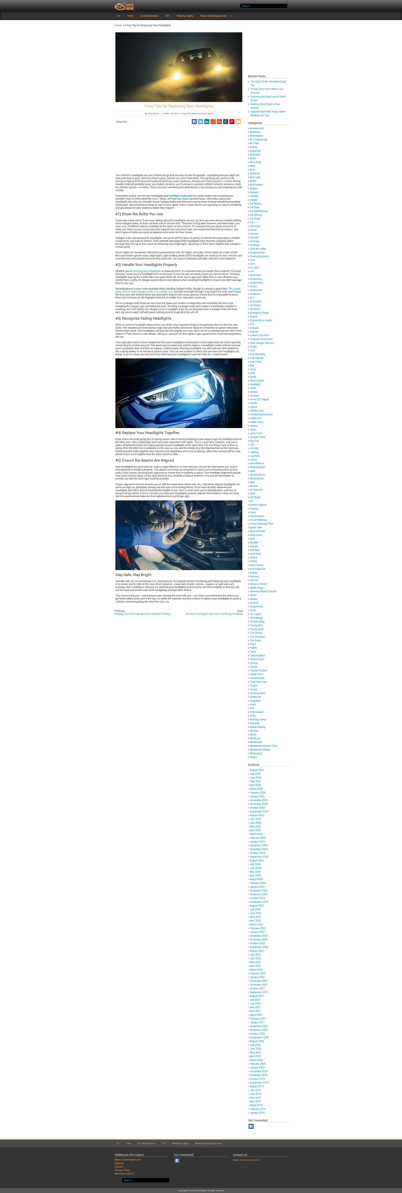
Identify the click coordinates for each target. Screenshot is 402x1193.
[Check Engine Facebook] (251, 1126)
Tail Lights (255, 614)
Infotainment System (261, 414)
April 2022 (255, 965)
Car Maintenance (149, 15)
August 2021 (257, 996)
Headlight (255, 384)
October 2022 (257, 943)
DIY (167, 15)
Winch (253, 734)
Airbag (253, 147)
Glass (253, 369)
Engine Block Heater (261, 320)
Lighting (254, 452)
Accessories (257, 128)
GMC (252, 373)
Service (254, 580)
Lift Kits (254, 448)
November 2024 (259, 849)
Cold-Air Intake (258, 248)
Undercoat (255, 696)
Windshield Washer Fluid (263, 745)
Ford (252, 350)
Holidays (255, 395)
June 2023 (255, 913)
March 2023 (256, 924)
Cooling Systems (259, 256)
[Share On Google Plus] (219, 121)
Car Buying (255, 203)
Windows (255, 738)
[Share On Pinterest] (231, 121)
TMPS (253, 647)
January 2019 (257, 1112)
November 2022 (259, 939)
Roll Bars (255, 550)
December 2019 (259, 1071)
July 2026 (255, 773)
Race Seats (256, 534)
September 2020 (259, 1037)
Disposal (255, 293)
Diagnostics (256, 282)
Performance (257, 516)
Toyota (253, 666)
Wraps (253, 757)
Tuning (253, 689)
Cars (252, 222)
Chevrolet (255, 226)
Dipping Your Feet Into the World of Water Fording (142, 612)
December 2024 (259, 845)
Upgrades (255, 700)
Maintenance (257, 463)
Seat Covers (256, 565)
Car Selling (256, 214)
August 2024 (257, 860)
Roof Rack (255, 553)
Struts (253, 595)
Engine (253, 316)
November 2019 (259, 1075)
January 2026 (257, 796)
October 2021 (257, 988)
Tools (253, 651)
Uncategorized (258, 693)
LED (252, 444)
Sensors (254, 576)
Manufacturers (198, 113)
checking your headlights (147, 271)
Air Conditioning (258, 139)
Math (252, 470)
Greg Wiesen (153, 113)
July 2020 (255, 1044)
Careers (119, 1166)
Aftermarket (256, 135)
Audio (253, 158)
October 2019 (257, 1078)
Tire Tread (255, 640)
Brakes (254, 188)
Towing (254, 663)
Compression (257, 252)
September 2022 (259, 947)
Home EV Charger (259, 399)
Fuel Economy (257, 354)
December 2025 (259, 800)
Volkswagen (256, 711)
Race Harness (257, 531)
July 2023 (255, 909)
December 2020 (259, 1026)
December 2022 (259, 935)
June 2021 (255, 1003)
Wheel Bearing (258, 727)
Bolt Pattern (256, 184)
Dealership (256, 278)
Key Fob (254, 440)
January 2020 (257, 1067)
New (252, 482)
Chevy (253, 229)
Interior (254, 425)
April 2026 (255, 785)
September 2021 (259, 992)
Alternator (255, 154)
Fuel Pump (256, 361)
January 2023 (257, 931)
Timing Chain (257, 629)
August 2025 (257, 815)
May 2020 (255, 1052)
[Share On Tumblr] (225, 121)
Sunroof (254, 602)
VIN (252, 708)
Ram (252, 538)
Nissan (254, 486)
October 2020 (257, 1033)
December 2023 (259, 890)
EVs (252, 324)
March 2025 (256, 834)
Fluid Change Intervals (262, 342)
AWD (252, 165)
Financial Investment (261, 339)
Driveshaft (255, 301)
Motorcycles (257, 478)
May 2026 (255, 781)
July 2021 (255, 999)
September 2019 (259, 1082)
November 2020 (259, 1029)
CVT (252, 271)
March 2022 (256, 969)
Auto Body (255, 162)
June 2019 (255, 1093)
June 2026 (255, 777)
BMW (253, 181)
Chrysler (254, 237)
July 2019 (255, 1090)
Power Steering (258, 519)
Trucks (253, 685)
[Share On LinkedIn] (206, 121)
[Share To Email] (238, 121)
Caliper (254, 199)
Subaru (253, 599)
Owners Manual (258, 504)
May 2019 (255, 1097)
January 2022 (257, 977)
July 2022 (255, 954)
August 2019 (257, 1086)
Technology (256, 617)
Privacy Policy (122, 1170)
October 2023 (257, 898)
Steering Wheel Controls (263, 591)
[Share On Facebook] (194, 121)
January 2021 (257, 1022)
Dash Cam (255, 275)
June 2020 (255, 1048)
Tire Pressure (257, 636)
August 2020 (257, 1041)
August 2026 (257, 770)
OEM (252, 493)
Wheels (254, 730)
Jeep (252, 429)
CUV (252, 263)
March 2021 (256, 1014)
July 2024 (255, 864)
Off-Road (255, 497)
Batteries (255, 173)
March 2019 (256, 1105)
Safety (253, 561)
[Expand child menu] (230, 16)
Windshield (256, 742)
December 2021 (259, 980)
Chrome (254, 233)
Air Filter (254, 143)
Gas (252, 365)
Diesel (253, 286)
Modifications (257, 474)
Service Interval (258, 583)
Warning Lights (185, 15)
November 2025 (259, 803)
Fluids (253, 346)
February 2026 (258, 792)
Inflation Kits (257, 410)
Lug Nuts (255, 455)
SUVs (253, 610)
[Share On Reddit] (213, 121)
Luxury (253, 459)
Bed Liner (255, 177)
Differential (256, 290)
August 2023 (257, 905)
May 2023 (255, 916)
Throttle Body (257, 621)
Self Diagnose (258, 568)
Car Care (254, 207)
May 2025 (255, 826)
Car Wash (255, 218)
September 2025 (259, 811)
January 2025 (257, 841)
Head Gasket (257, 380)
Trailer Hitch (256, 674)
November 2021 (259, 984)
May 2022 (255, 962)
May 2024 (255, 871)
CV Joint (254, 267)
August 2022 (257, 950)
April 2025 (255, 830)
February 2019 (258, 1108)
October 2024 (257, 852)
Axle (252, 169)
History (254, 391)
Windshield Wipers (260, 749)
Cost (252, 260)
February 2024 (258, 883)
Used (253, 704)
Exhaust (254, 327)
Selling (253, 572)
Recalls (254, 542)
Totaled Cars (257, 659)
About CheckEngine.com (213, 15)
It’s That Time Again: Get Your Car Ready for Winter (214, 612)
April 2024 (255, 875)
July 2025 (255, 819)
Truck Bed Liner (258, 681)
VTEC (253, 715)
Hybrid (253, 406)
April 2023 (255, 920)
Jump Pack (256, 433)
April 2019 (255, 1101)
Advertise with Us (124, 1173)
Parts (253, 512)
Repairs (209, 113)
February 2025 (258, 837)
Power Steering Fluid (261, 523)
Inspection (186, 113)
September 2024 (259, 856)
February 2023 (258, 928)
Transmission (257, 678)
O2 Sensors (256, 489)
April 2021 (255, 1011)
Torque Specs (257, 655)
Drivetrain (255, 305)
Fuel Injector (256, 358)
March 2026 (256, 788)
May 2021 (255, 1007)
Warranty (254, 723)
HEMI (253, 388)
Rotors (253, 557)
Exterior (254, 331)
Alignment (255, 150)
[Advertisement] (178, 149)
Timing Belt (256, 625)
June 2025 (255, 822)
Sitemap (119, 1163)
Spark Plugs (256, 587)
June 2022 (255, 958)
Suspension (256, 606)
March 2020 (256, 1060)
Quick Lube (256, 527)
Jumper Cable (257, 437)
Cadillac (254, 196)
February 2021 (258, 1018)
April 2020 (255, 1056)
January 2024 (257, 886)
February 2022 (258, 973)
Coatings (255, 245)
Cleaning (254, 241)
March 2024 (256, 879)
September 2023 (259, 901)
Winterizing (256, 753)
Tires (130, 15)
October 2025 (257, 807)
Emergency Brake (259, 312)
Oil (118, 15)
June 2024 (255, 867)
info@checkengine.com (249, 1160)
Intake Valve (256, 422)
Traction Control (258, 670)
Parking (254, 508)
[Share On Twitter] (200, 121)
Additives (255, 132)
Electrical (255, 309)
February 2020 (258, 1063)
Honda (253, 403)
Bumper (254, 192)
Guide (253, 376)
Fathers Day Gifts (259, 335)
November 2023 (259, 894)
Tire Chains (256, 632)
